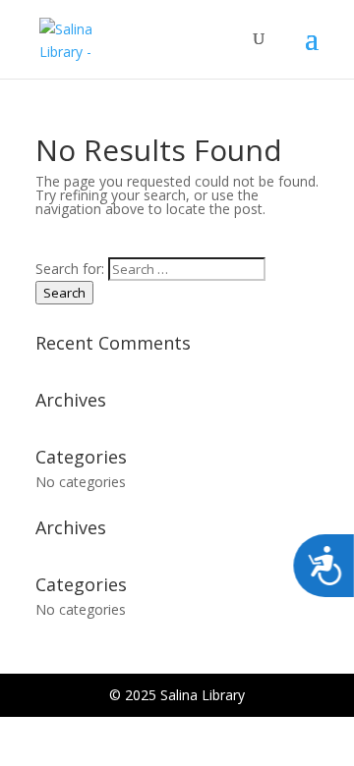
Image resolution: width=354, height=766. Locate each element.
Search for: (69, 268)
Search (64, 292)
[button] (312, 51)
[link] (85, 37)
